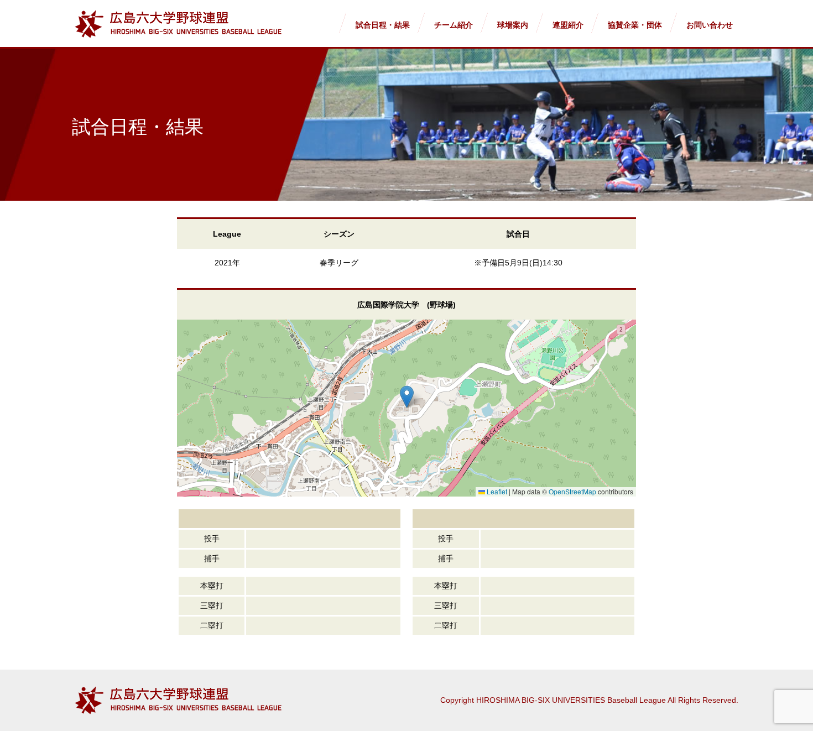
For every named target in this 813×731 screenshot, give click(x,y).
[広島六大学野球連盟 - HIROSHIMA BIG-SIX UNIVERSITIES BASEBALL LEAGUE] (178, 24)
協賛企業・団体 (635, 24)
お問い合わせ (709, 24)
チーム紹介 (453, 24)
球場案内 (512, 24)
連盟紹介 (568, 24)
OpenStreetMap (572, 491)
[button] (407, 396)
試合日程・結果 (383, 24)
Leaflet (496, 491)
